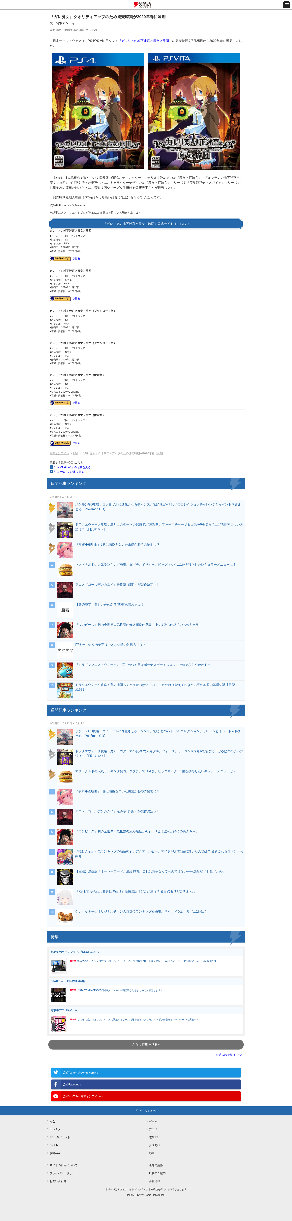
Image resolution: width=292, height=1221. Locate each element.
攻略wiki (55, 1153)
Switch (54, 1145)
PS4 (75, 453)
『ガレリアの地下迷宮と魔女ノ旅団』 (145, 40)
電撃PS (153, 1137)
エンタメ (55, 1129)
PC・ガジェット (60, 1137)
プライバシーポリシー (63, 1173)
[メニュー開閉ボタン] (286, 4)
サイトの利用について (63, 1165)
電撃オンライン (59, 453)
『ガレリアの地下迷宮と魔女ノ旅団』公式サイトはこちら (144, 223)
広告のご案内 (157, 1173)
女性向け (154, 1145)
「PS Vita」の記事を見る (68, 471)
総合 (52, 1121)
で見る (76, 258)
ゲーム (153, 1121)
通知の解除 (156, 1165)
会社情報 (154, 1181)
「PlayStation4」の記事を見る (72, 467)
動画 (152, 1153)
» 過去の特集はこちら (230, 1054)
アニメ (153, 1129)
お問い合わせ (58, 1181)
